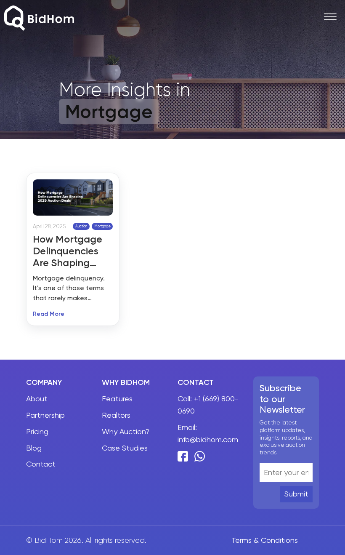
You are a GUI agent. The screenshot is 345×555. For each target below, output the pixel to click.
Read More (48, 314)
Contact (41, 463)
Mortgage (102, 226)
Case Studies (125, 447)
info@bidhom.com (208, 439)
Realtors (116, 415)
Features (117, 398)
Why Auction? (125, 431)
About (37, 398)
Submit (296, 493)
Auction (81, 226)
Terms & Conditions (264, 540)
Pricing (37, 431)
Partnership (45, 415)
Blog (34, 447)
